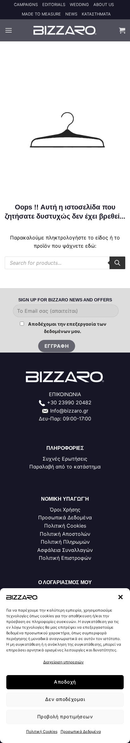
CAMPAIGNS (26, 4)
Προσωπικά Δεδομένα (81, 731)
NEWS (71, 14)
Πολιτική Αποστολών (65, 534)
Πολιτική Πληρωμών (65, 542)
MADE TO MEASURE (41, 14)
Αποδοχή (65, 682)
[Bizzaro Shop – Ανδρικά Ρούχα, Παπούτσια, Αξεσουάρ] (65, 30)
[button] (120, 597)
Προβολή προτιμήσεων (65, 717)
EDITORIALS (53, 4)
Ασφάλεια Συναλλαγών (65, 550)
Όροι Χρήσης (65, 509)
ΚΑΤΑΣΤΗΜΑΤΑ (96, 14)
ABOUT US (103, 4)
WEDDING (79, 4)
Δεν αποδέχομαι (65, 699)
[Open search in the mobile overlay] (65, 263)
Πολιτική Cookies (41, 731)
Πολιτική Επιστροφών (65, 558)
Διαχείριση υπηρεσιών (63, 662)
